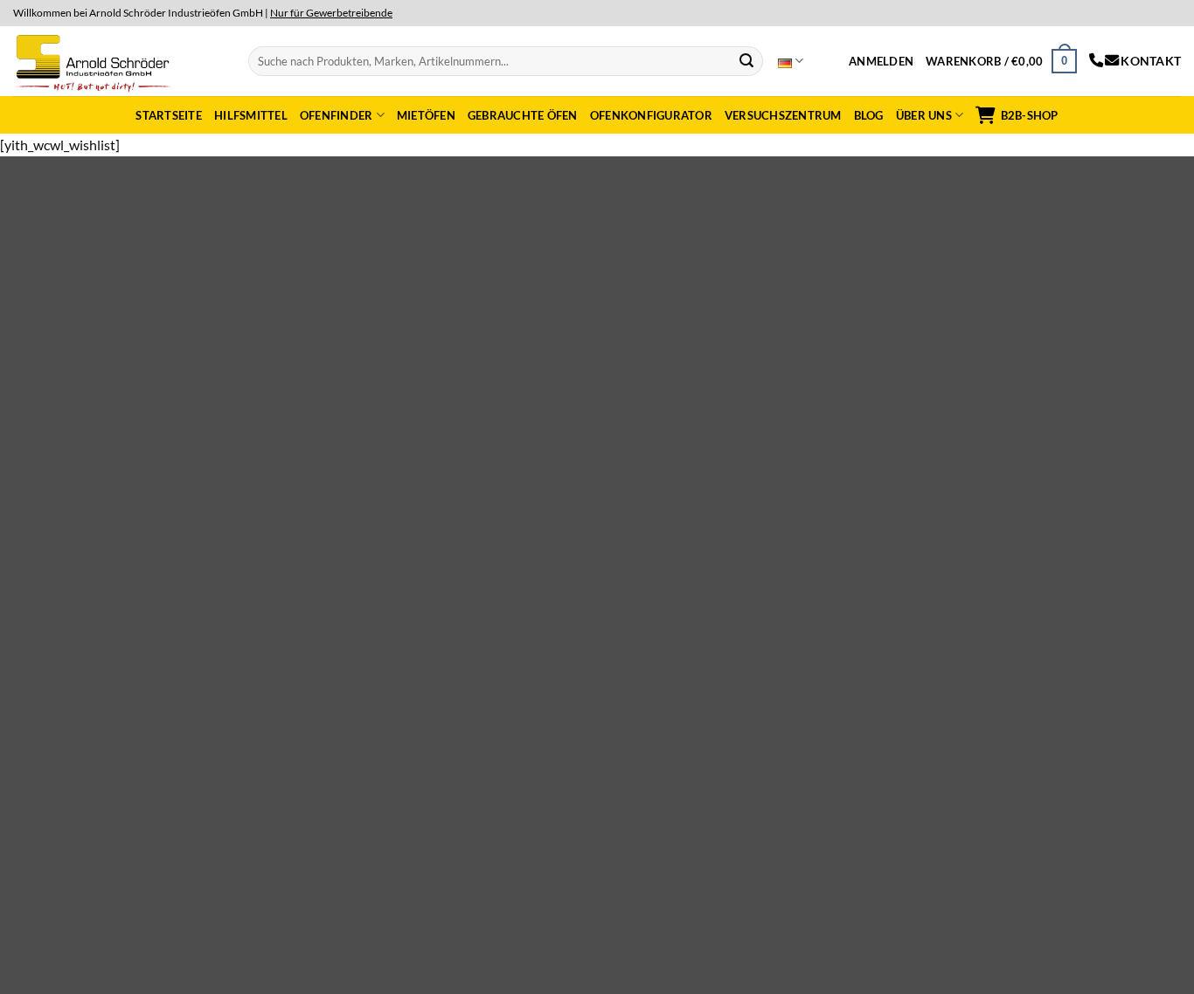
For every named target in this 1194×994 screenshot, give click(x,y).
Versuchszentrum (783, 115)
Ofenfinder (336, 115)
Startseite (168, 115)
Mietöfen (426, 115)
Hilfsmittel (251, 115)
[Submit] (746, 61)
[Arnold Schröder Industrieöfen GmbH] (95, 61)
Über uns (924, 115)
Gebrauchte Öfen (523, 115)
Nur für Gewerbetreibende (331, 12)
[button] (881, 61)
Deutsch (790, 61)
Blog (869, 115)
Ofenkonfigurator (651, 115)
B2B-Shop (1029, 115)
